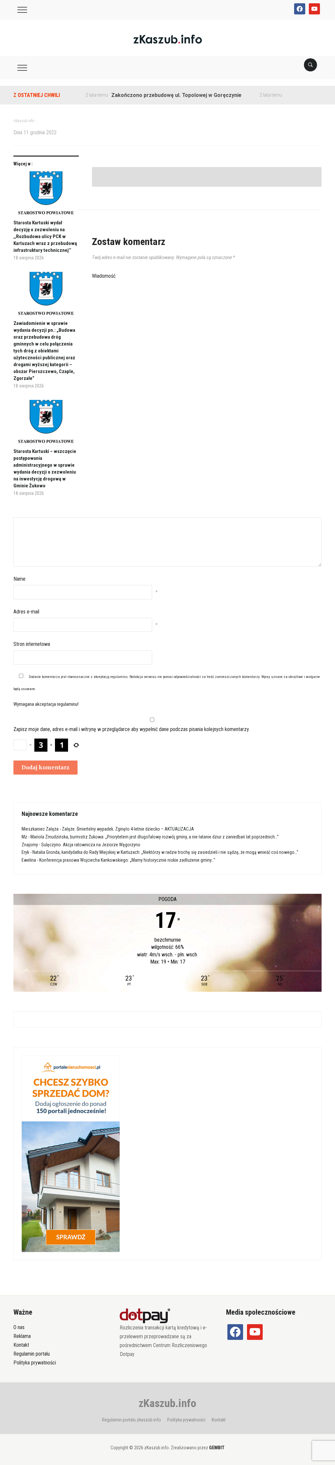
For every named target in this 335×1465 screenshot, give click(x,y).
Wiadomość (103, 276)
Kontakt (21, 1345)
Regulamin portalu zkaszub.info (131, 1419)
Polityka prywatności (34, 1363)
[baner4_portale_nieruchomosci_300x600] (71, 1153)
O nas (19, 1327)
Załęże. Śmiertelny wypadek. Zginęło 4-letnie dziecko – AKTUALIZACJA (128, 829)
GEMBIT (216, 1447)
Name (19, 579)
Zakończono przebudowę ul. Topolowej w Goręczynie (158, 95)
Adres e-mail (26, 612)
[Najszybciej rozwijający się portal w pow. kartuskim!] (167, 39)
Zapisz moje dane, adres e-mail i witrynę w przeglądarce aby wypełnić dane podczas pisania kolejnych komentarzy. (131, 729)
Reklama (22, 1336)
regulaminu (119, 677)
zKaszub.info (167, 1403)
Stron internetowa (31, 644)
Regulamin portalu (31, 1354)
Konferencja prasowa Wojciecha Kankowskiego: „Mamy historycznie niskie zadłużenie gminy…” (127, 860)
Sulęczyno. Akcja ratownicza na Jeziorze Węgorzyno (90, 844)
